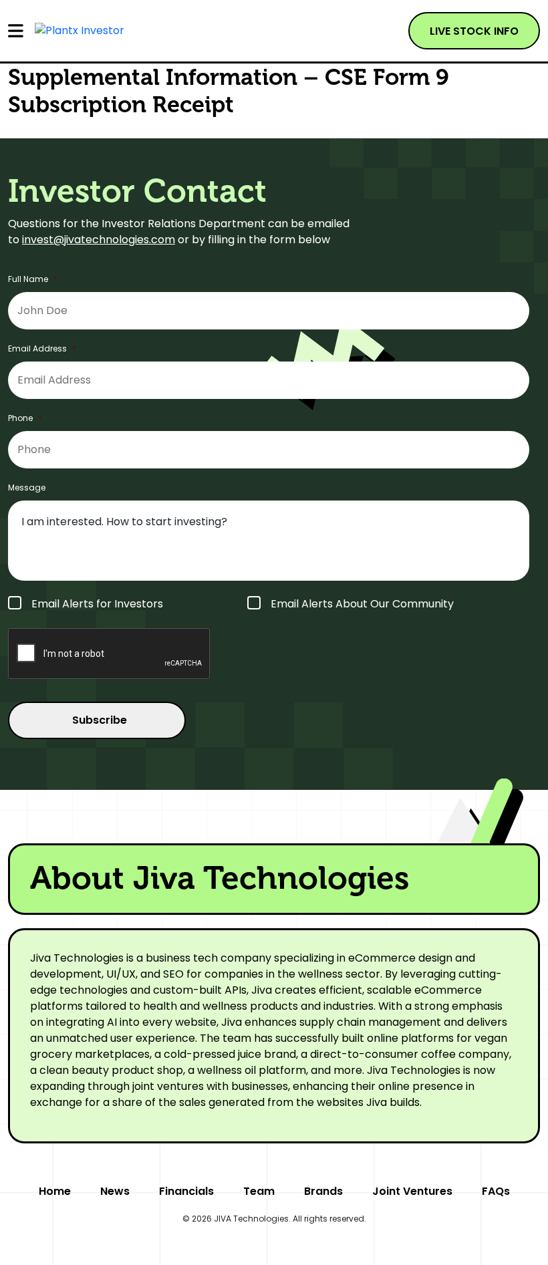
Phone (25, 418)
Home (55, 1191)
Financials (186, 1191)
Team (259, 1191)
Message (26, 487)
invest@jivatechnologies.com (98, 239)
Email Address (42, 348)
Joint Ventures (412, 1191)
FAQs (496, 1191)
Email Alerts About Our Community (362, 603)
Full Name (32, 279)
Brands (323, 1191)
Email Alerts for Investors (97, 603)
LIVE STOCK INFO (474, 31)
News (115, 1191)
